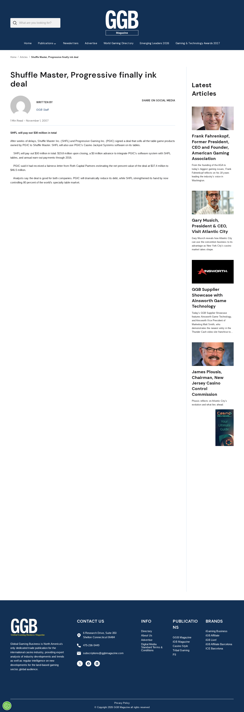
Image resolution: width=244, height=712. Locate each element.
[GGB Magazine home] (122, 22)
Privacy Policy (122, 703)
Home (13, 57)
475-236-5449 (91, 645)
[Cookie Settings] (7, 705)
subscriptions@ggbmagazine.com (103, 653)
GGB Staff (42, 109)
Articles (24, 57)
